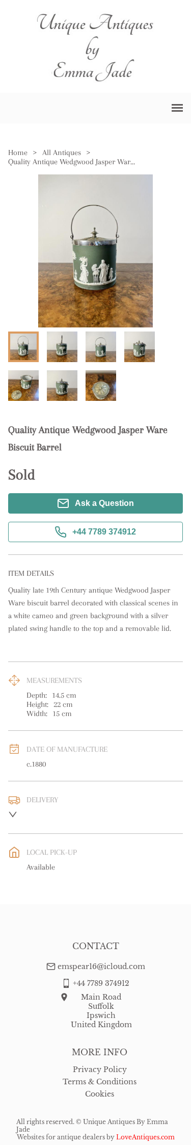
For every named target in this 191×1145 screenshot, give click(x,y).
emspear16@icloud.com (101, 966)
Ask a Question (104, 503)
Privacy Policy (100, 1069)
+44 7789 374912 (104, 531)
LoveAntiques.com (145, 1137)
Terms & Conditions (100, 1081)
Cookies (99, 1094)
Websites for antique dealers (61, 1137)
